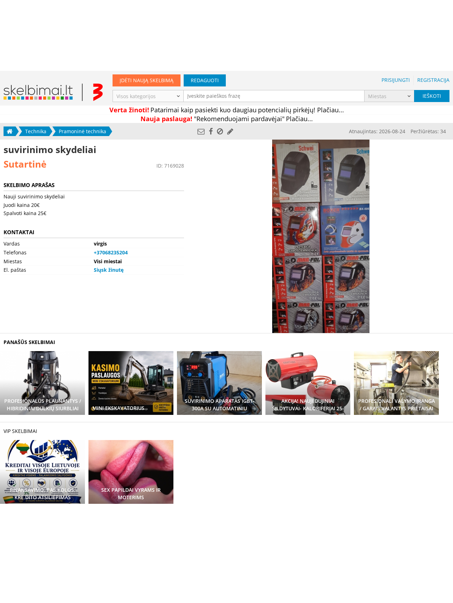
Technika (35, 131)
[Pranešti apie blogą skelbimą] (220, 131)
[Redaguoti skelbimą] (230, 131)
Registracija (433, 80)
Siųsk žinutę (109, 269)
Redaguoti (205, 80)
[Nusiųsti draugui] (201, 131)
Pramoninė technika (82, 131)
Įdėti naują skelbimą (146, 80)
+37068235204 (111, 252)
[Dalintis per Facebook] (211, 131)
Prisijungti (396, 80)
